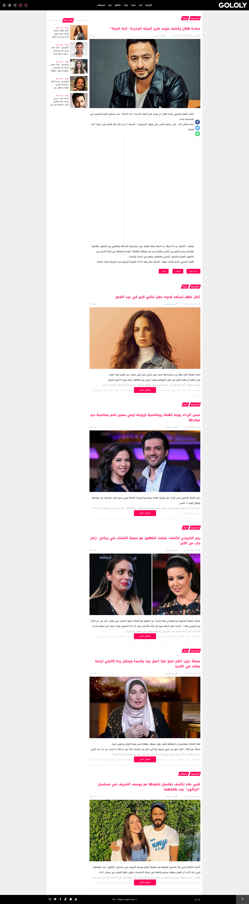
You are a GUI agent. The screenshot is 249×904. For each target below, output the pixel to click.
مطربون (178, 271)
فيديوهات (101, 5)
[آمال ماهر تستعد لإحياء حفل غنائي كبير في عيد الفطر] (68, 32)
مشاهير (118, 5)
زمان (110, 5)
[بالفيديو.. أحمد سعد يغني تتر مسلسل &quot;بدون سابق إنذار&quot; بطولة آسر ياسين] (68, 49)
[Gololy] (233, 5)
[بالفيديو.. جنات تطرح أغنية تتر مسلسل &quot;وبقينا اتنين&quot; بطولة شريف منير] (68, 66)
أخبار (140, 5)
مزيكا (126, 5)
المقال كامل (144, 390)
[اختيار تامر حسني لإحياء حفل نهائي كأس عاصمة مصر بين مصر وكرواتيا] (68, 100)
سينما (133, 5)
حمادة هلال (193, 271)
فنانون (163, 271)
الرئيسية (149, 5)
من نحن (197, 899)
